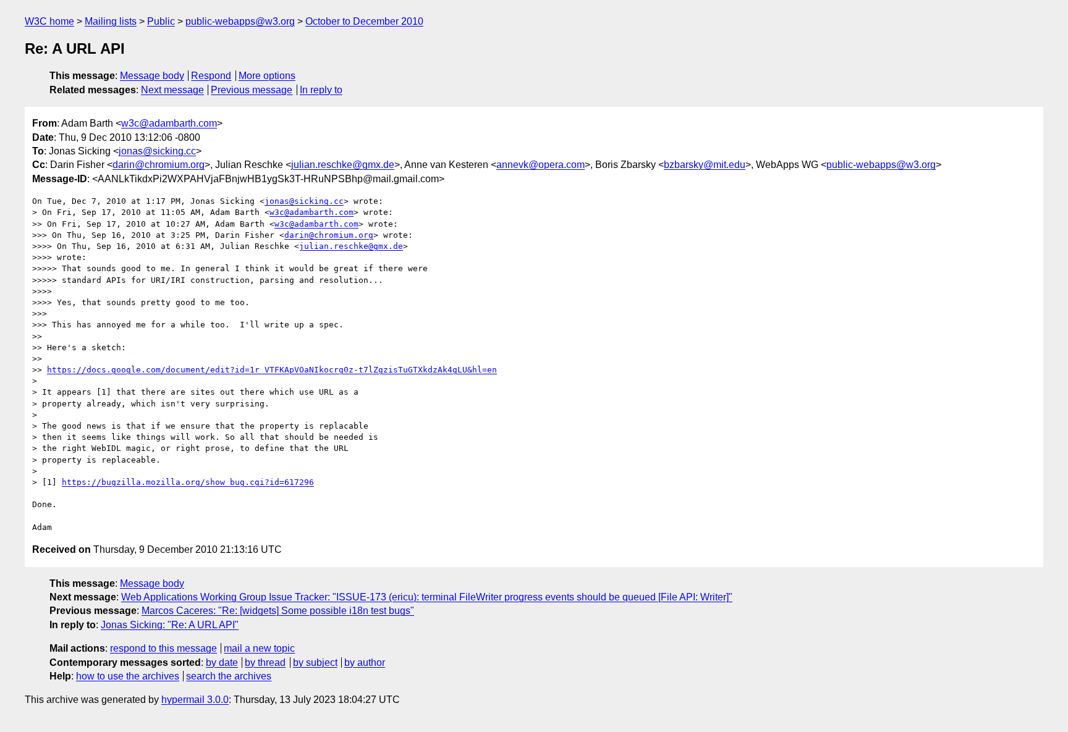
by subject (315, 662)
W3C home (49, 21)
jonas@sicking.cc (157, 151)
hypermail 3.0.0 (195, 699)
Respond (211, 75)
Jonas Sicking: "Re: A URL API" (170, 625)
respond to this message (163, 648)
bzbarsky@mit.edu (704, 164)
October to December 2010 (364, 21)
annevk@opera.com (540, 164)
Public (161, 21)
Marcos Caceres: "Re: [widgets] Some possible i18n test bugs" (278, 610)
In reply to (321, 90)
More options (267, 75)
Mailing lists (111, 21)
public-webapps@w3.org (240, 21)
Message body (152, 75)
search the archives (228, 676)
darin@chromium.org (158, 164)
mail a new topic (259, 648)
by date (222, 662)
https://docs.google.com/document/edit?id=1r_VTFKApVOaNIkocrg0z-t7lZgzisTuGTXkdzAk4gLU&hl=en (272, 369)
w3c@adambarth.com (169, 123)
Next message (172, 90)
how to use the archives (127, 676)
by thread (265, 662)
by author (364, 662)
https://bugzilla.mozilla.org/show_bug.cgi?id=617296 (188, 482)
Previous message (251, 90)
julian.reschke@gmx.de (342, 164)
